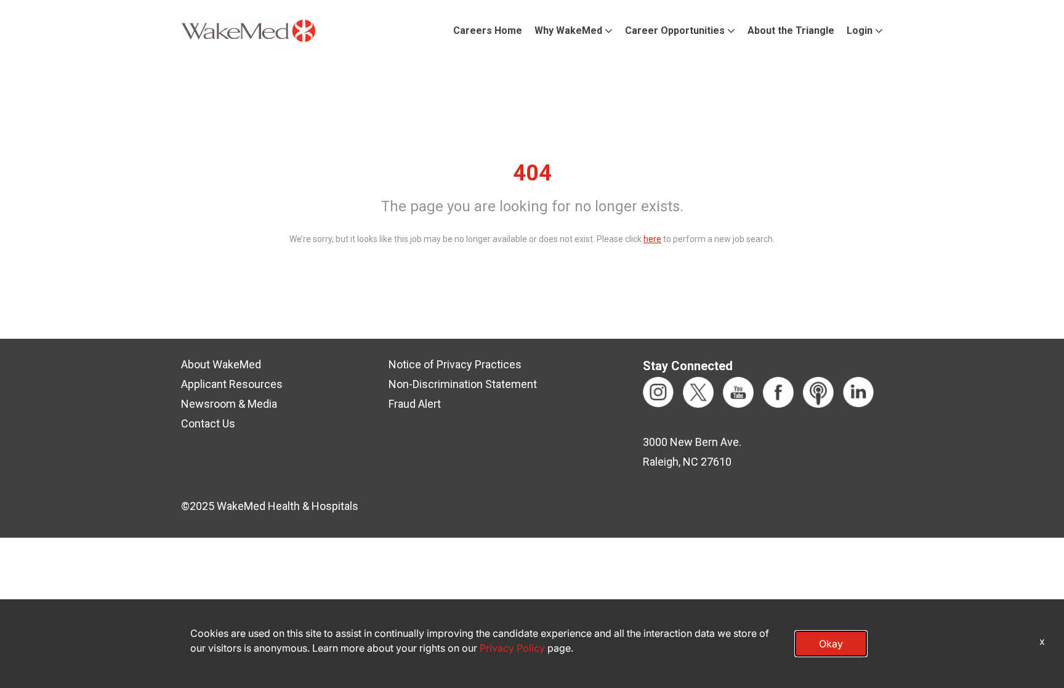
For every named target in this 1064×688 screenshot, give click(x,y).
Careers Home (487, 30)
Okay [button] (831, 643)
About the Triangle (791, 30)
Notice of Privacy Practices (455, 364)
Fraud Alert (415, 403)
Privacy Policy (512, 648)
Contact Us (208, 423)
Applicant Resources (232, 384)
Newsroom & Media (229, 403)
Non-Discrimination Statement (463, 384)
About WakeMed (221, 364)
